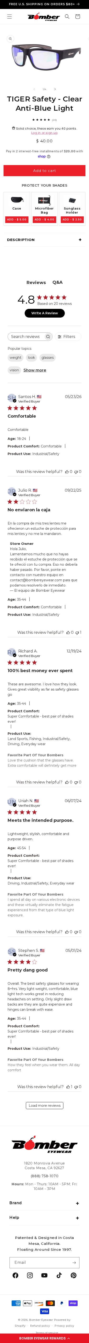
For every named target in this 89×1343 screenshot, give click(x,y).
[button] (44, 1338)
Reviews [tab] (36, 282)
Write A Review (44, 313)
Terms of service (47, 1332)
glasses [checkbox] (48, 357)
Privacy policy (64, 1325)
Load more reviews (45, 1105)
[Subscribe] (74, 1262)
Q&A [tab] (57, 282)
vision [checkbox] (14, 370)
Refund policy (40, 1325)
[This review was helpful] (67, 471)
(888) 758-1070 (44, 1176)
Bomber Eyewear (41, 1319)
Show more (34, 370)
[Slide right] (55, 89)
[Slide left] (34, 89)
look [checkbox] (31, 357)
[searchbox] (26, 337)
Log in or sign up (44, 133)
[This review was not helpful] (76, 471)
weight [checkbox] (15, 357)
